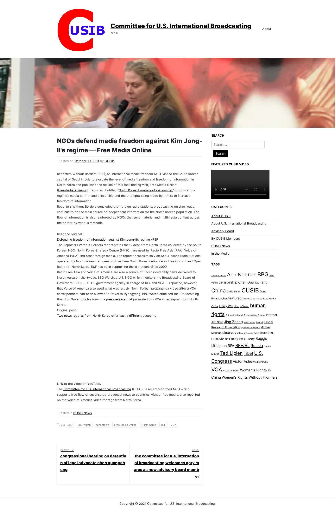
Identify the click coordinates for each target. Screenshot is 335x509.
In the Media (220, 253)
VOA (173, 424)
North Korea (149, 424)
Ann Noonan (241, 274)
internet (271, 315)
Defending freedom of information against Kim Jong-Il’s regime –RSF (107, 239)
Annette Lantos (218, 275)
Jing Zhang (233, 322)
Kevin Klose (249, 322)
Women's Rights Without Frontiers (249, 377)
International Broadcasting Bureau (247, 315)
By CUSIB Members (225, 238)
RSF (163, 424)
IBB (227, 315)
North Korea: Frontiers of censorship (145, 190)
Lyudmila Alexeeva (250, 327)
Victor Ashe (242, 361)
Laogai (259, 322)
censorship (102, 424)
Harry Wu (226, 306)
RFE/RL (242, 345)
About (266, 29)
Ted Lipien (231, 353)
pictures (228, 333)
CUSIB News (82, 413)
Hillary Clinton (241, 306)
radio (256, 333)
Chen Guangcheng (252, 282)
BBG (70, 424)
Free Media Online (125, 424)
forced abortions (252, 298)
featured (235, 298)
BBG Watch (84, 424)
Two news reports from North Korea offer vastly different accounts (106, 315)
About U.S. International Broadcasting (238, 223)
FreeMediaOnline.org (73, 190)
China (218, 290)
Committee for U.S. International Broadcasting (181, 26)
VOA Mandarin (231, 370)
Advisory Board (222, 231)
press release (115, 299)
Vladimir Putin (260, 362)
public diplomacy (244, 333)
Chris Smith (234, 291)
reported (193, 394)
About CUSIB (221, 216)
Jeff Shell (217, 322)
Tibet (248, 353)
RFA (231, 345)
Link (60, 384)
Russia (257, 345)
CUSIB (109, 161)
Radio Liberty (247, 338)
